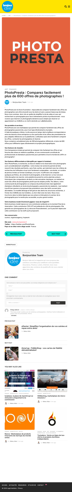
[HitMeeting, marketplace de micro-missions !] (52, 380)
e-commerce (59, 431)
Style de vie (32, 485)
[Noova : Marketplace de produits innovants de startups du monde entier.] (20, 418)
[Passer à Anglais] (46, 484)
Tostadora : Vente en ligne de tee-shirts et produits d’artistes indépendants (51, 437)
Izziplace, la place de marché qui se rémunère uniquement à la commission (19, 398)
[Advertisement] (36, 464)
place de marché (24, 393)
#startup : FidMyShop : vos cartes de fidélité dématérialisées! (42, 349)
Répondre (13, 315)
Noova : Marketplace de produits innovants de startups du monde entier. (18, 436)
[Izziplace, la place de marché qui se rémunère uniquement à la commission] (20, 380)
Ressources (22, 485)
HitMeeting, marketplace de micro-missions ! (51, 397)
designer (52, 431)
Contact (41, 485)
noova (21, 431)
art (48, 431)
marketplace (11, 244)
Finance (12, 89)
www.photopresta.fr (19, 222)
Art (6, 89)
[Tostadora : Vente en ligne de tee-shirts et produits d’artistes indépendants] (52, 418)
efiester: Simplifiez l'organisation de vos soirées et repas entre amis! (44, 327)
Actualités (13, 485)
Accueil (4, 485)
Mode (44, 431)
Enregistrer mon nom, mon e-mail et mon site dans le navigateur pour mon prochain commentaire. (33, 297)
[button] (65, 6)
